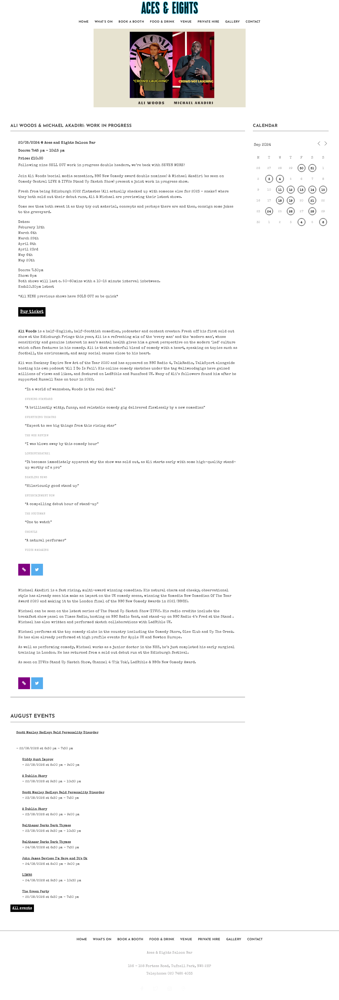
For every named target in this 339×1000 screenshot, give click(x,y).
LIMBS (27, 875)
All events (22, 908)
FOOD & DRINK (162, 21)
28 (312, 211)
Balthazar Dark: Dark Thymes (46, 825)
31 (312, 168)
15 (323, 190)
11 (280, 190)
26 (291, 211)
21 (312, 200)
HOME (84, 21)
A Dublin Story (34, 776)
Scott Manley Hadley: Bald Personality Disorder (57, 732)
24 (269, 211)
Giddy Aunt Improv (38, 759)
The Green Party (35, 891)
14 (312, 190)
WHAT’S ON (104, 21)
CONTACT (253, 21)
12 (291, 190)
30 (301, 168)
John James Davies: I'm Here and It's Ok (54, 858)
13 (301, 190)
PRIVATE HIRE (208, 21)
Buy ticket (32, 312)
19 (291, 200)
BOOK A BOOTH (131, 21)
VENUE (186, 21)
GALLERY (232, 21)
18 (280, 200)
